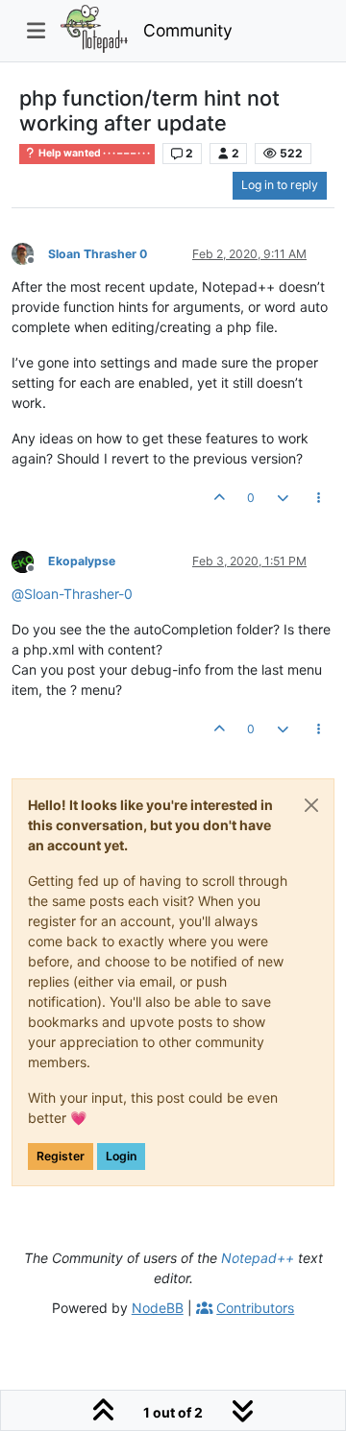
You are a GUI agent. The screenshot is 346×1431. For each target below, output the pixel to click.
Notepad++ (257, 1258)
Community (188, 30)
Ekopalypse (81, 561)
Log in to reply (279, 185)
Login (121, 1156)
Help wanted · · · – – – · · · (93, 153)
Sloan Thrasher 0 (97, 254)
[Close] (311, 805)
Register (61, 1156)
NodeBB (158, 1308)
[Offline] (30, 253)
